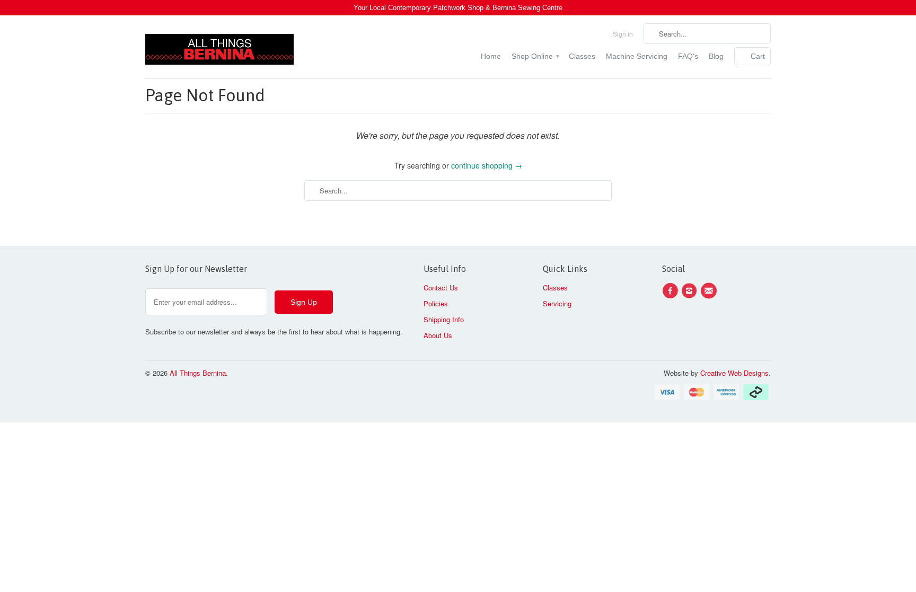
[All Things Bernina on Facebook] (671, 291)
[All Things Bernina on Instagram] (690, 291)
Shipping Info (444, 319)
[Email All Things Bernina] (710, 291)
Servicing (557, 303)
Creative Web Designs (734, 373)
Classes (582, 56)
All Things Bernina (198, 373)
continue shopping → (486, 165)
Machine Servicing (636, 56)
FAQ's (688, 56)
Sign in (623, 34)
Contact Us (441, 287)
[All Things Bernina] (219, 46)
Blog (716, 56)
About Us (438, 335)
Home (491, 56)
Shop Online (535, 56)
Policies (436, 303)
